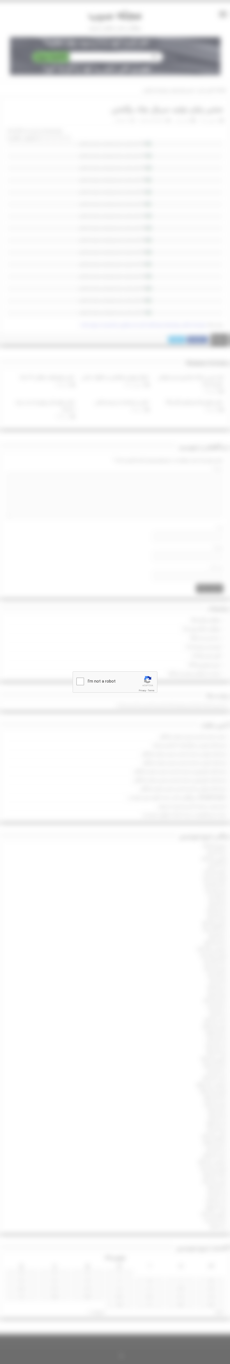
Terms (151, 690)
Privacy (142, 690)
